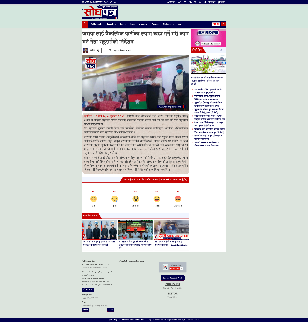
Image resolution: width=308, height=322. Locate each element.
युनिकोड (221, 2)
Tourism (155, 24)
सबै (221, 51)
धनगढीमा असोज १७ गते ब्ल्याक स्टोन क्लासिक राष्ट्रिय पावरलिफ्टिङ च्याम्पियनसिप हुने (135, 245)
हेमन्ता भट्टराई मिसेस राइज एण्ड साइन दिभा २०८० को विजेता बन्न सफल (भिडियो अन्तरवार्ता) (208, 126)
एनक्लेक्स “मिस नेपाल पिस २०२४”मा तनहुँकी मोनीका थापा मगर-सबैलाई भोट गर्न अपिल (209, 119)
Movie (132, 24)
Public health (96, 24)
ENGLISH (216, 24)
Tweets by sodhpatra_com (131, 261)
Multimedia (167, 24)
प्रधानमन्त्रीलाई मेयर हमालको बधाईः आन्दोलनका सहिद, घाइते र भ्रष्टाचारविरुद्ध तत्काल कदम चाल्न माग (209, 93)
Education (111, 24)
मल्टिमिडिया (196, 50)
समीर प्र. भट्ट (94, 50)
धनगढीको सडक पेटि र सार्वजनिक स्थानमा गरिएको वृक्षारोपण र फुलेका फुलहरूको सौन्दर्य (207, 81)
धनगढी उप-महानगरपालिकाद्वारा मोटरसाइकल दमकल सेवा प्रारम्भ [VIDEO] (206, 145)
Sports (122, 24)
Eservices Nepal (191, 320)
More (180, 24)
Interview (143, 24)
